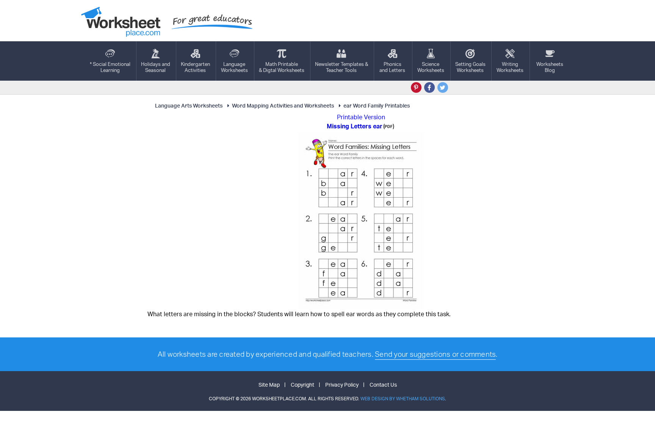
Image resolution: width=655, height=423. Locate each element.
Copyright (302, 384)
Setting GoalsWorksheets (470, 67)
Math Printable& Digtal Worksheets (281, 67)
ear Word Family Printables (376, 105)
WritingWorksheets (510, 67)
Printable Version (361, 117)
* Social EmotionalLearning (110, 67)
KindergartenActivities (195, 67)
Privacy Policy (342, 384)
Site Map (269, 384)
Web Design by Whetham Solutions (402, 398)
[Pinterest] (416, 87)
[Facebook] (429, 87)
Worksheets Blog (549, 67)
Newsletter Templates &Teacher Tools (341, 67)
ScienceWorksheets (430, 67)
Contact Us (383, 384)
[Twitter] (442, 87)
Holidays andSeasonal (155, 67)
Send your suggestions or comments (435, 354)
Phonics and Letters (392, 67)
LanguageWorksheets (234, 67)
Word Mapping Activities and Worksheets (283, 105)
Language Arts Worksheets (189, 105)
